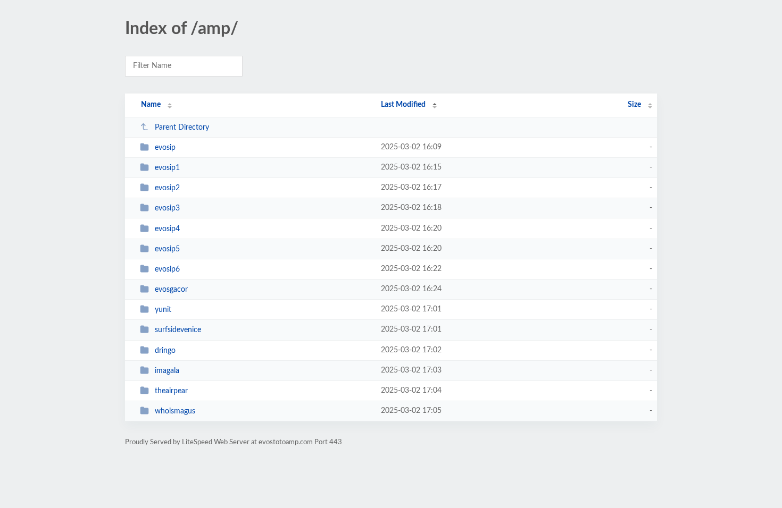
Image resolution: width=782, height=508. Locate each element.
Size (634, 104)
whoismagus (175, 411)
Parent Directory (182, 127)
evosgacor (171, 289)
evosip (165, 147)
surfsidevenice (178, 330)
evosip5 (167, 249)
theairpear (171, 391)
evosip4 (167, 229)
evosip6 (167, 269)
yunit (163, 310)
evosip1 (167, 168)
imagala (167, 371)
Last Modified (403, 104)
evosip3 (167, 208)
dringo (165, 350)
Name (151, 104)
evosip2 (167, 188)
